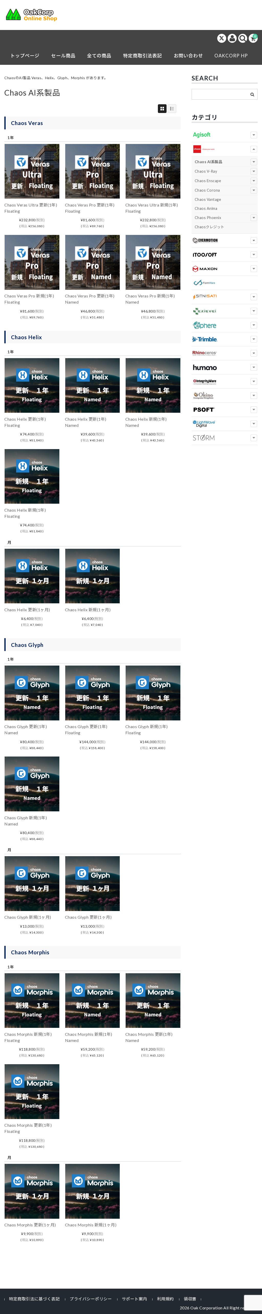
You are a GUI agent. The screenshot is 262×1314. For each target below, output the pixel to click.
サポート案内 (134, 1298)
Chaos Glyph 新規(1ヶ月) (27, 917)
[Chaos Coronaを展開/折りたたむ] (253, 190)
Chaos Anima (206, 208)
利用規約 (165, 1298)
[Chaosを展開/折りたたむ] (253, 149)
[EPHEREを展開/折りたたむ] (253, 325)
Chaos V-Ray (206, 171)
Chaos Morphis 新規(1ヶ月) (91, 1224)
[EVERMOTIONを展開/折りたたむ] (253, 240)
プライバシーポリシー (91, 1298)
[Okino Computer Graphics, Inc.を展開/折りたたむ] (253, 395)
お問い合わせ (188, 55)
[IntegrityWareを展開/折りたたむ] (253, 381)
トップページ (24, 55)
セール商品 (63, 55)
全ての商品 (99, 55)
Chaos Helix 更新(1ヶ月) (27, 609)
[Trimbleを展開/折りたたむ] (253, 339)
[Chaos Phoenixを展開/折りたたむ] (253, 217)
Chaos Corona (207, 190)
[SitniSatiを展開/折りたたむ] (253, 297)
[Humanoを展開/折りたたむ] (253, 367)
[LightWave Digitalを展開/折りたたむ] (253, 423)
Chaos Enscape (208, 181)
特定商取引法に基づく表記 (34, 1298)
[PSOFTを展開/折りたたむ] (253, 409)
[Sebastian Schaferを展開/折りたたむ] (253, 437)
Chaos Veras (27, 123)
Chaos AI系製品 (208, 162)
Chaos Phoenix (208, 217)
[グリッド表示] (162, 108)
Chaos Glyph (27, 645)
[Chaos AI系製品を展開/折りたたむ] (253, 162)
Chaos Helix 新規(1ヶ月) (88, 609)
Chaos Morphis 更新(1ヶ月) (30, 1224)
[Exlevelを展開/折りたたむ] (253, 311)
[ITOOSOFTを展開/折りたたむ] (253, 254)
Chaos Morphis (30, 952)
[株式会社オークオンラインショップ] (34, 16)
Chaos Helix (26, 337)
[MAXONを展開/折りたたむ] (253, 268)
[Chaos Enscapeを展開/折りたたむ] (253, 181)
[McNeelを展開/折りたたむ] (253, 353)
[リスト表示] (172, 108)
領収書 (190, 1298)
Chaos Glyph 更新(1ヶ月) (88, 917)
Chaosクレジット (209, 227)
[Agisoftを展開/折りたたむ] (253, 135)
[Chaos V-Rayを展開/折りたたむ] (253, 171)
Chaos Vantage (208, 199)
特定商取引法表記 (142, 55)
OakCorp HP (231, 55)
